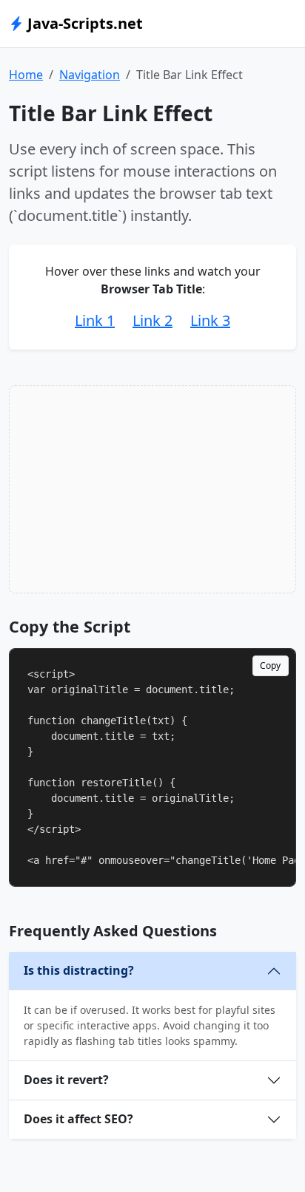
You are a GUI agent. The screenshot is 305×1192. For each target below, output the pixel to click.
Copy (270, 665)
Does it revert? (66, 1080)
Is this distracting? (79, 970)
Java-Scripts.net (83, 23)
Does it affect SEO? (78, 1119)
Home (26, 75)
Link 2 (152, 320)
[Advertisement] (152, 489)
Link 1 (95, 320)
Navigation (89, 75)
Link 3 (210, 320)
